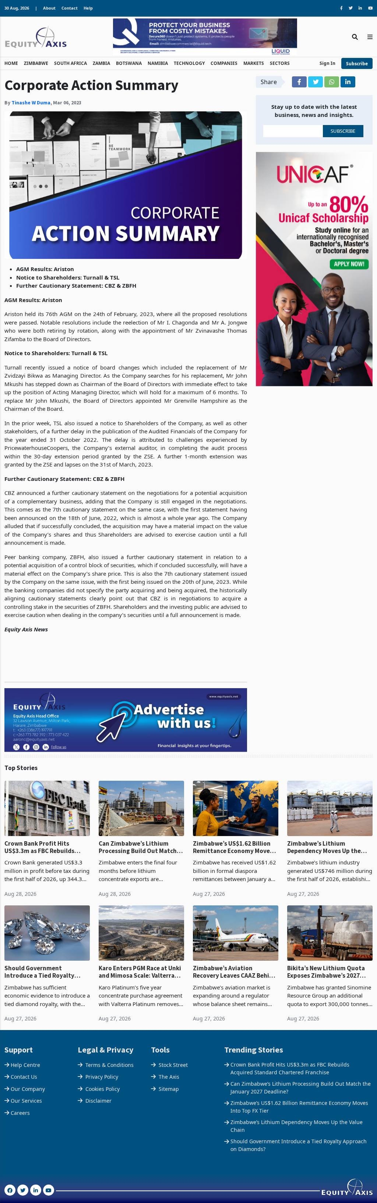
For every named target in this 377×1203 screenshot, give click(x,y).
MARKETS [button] (253, 63)
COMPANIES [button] (224, 63)
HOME (11, 63)
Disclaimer (98, 1100)
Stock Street (173, 1064)
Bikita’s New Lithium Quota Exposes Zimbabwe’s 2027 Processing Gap (326, 972)
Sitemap (169, 1088)
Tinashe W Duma (30, 102)
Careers (20, 1112)
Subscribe (357, 63)
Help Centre (25, 1064)
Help (88, 8)
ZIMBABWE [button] (36, 63)
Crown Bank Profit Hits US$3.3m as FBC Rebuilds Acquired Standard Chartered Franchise (46, 847)
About (49, 8)
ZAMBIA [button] (101, 63)
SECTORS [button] (280, 63)
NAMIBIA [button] (158, 63)
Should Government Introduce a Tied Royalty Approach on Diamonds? (39, 972)
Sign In (327, 63)
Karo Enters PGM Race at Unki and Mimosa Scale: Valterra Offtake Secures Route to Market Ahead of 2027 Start (140, 972)
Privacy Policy (101, 1076)
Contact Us (24, 1076)
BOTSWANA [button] (129, 63)
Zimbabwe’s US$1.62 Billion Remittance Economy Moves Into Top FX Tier (233, 847)
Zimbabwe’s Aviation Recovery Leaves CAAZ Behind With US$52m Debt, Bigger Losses (234, 972)
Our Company (28, 1088)
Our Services (26, 1100)
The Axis (169, 1076)
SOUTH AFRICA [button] (70, 63)
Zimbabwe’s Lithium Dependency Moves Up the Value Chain (324, 847)
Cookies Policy (102, 1088)
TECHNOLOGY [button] (189, 63)
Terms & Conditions (109, 1064)
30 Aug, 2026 (16, 8)
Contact (69, 8)
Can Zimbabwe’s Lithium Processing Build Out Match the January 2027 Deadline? (138, 847)
